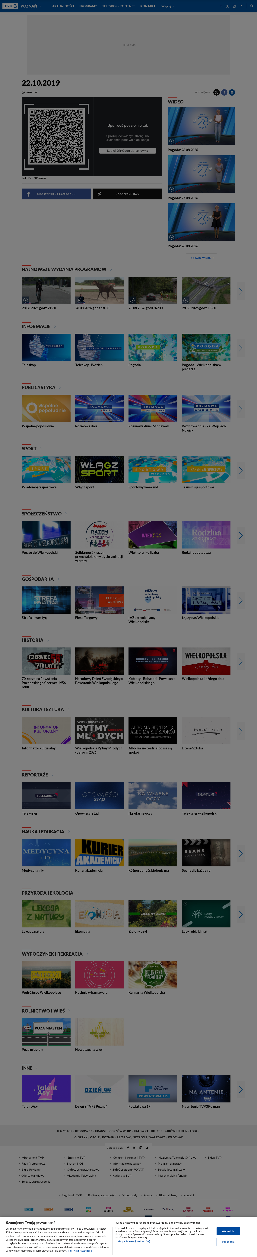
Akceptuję (228, 1231)
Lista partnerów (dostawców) (133, 1241)
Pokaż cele (228, 1241)
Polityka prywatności (80, 1250)
